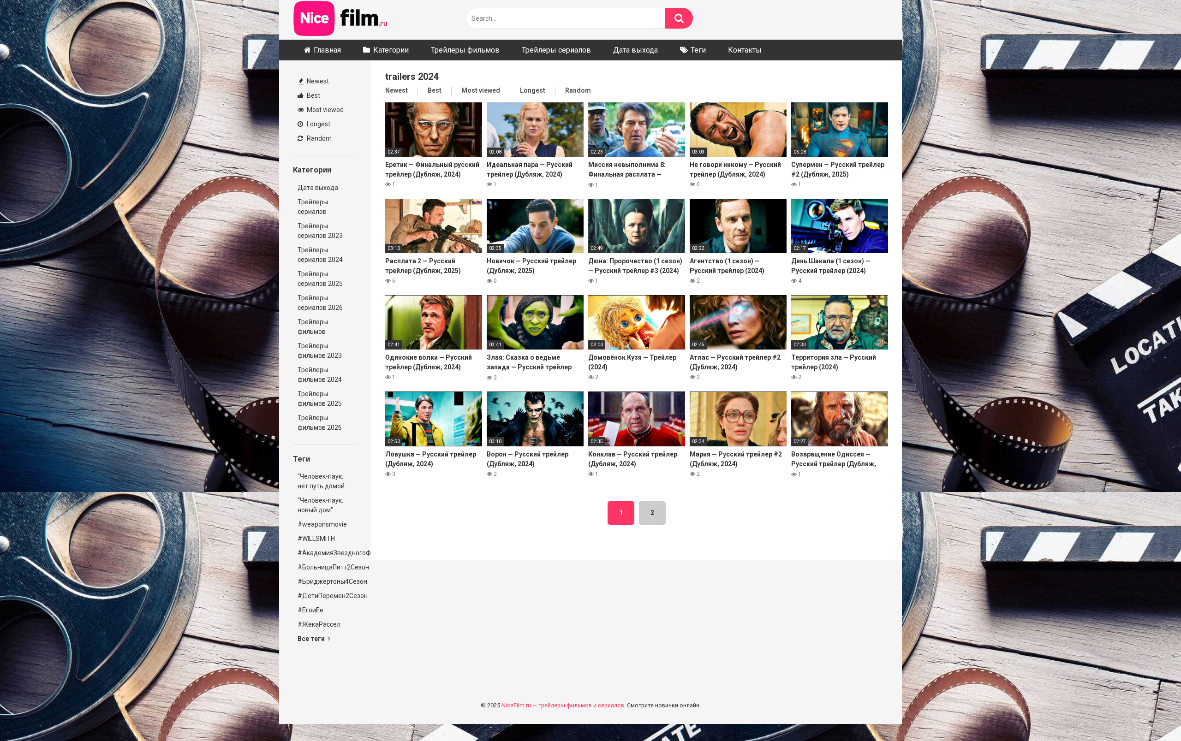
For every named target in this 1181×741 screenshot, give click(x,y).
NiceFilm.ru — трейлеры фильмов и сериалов (562, 705)
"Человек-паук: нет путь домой (321, 481)
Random (318, 138)
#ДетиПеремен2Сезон (328, 595)
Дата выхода (635, 50)
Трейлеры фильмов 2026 (320, 422)
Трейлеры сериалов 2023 (320, 230)
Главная (327, 50)
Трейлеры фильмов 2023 (320, 350)
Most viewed (324, 109)
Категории (391, 50)
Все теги (312, 638)
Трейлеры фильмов (465, 50)
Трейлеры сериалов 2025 (320, 278)
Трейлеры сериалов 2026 (320, 302)
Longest (317, 124)
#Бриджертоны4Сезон (328, 581)
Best (312, 95)
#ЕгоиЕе (310, 610)
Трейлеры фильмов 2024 (320, 374)
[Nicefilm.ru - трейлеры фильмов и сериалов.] (341, 20)
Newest (317, 81)
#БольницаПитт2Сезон (328, 567)
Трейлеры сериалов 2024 (320, 254)
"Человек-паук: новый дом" (320, 505)
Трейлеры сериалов (556, 50)
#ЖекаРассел (319, 624)
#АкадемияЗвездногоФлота (328, 553)
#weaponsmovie (322, 524)
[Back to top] (1150, 713)
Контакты (745, 50)
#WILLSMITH (316, 538)
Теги (698, 50)
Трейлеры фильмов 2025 (320, 398)
